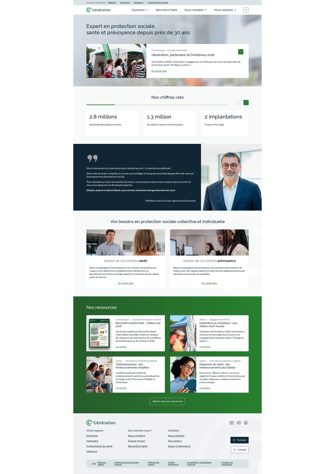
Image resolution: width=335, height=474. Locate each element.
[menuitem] (112, 3)
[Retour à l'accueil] (98, 10)
